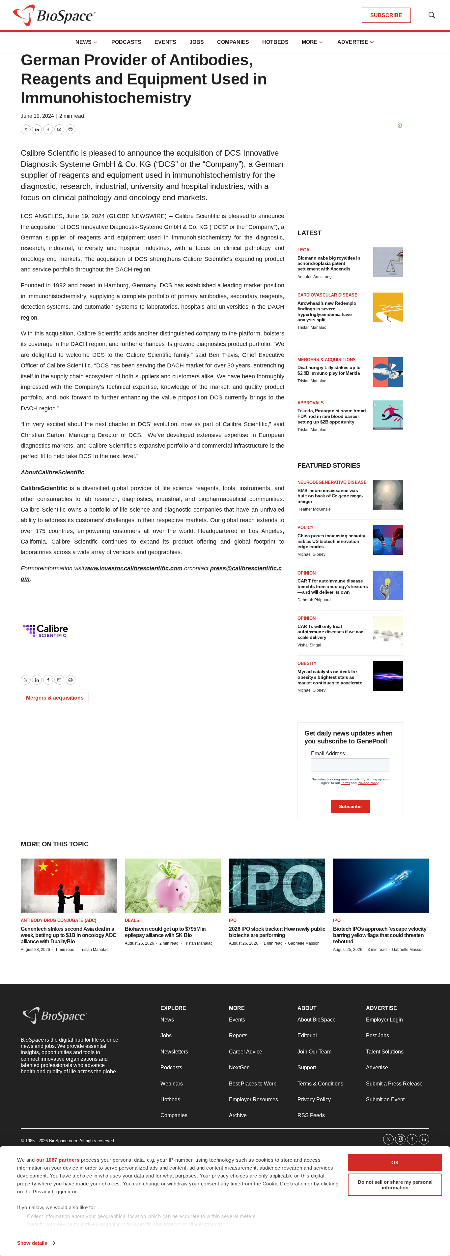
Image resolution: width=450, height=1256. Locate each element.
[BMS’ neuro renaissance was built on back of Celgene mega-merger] (388, 495)
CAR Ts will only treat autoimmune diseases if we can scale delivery (330, 632)
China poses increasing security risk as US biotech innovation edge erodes (331, 541)
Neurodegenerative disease (332, 482)
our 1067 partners (58, 1160)
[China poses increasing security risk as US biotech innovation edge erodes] (388, 540)
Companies (233, 42)
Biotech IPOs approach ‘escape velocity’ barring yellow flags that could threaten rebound (380, 935)
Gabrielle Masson (304, 943)
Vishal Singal (309, 645)
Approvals (310, 402)
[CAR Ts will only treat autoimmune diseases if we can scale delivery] (388, 630)
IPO (233, 920)
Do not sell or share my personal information (395, 1184)
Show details (32, 1243)
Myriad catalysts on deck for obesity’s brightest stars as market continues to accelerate (329, 677)
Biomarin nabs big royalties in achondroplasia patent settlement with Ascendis (328, 263)
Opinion (306, 573)
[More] (95, 42)
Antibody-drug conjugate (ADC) (58, 920)
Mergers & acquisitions (55, 698)
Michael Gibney (311, 554)
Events (165, 42)
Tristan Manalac (311, 327)
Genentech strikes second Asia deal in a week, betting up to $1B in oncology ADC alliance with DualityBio (69, 935)
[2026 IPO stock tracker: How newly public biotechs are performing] (277, 886)
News (83, 42)
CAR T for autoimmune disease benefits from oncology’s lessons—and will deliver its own (332, 586)
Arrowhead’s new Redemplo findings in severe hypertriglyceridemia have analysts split (326, 311)
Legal (304, 249)
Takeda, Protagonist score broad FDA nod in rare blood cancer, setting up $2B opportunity (331, 416)
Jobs (196, 42)
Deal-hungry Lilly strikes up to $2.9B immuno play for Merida (329, 370)
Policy (305, 527)
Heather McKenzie (314, 509)
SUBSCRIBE (386, 15)
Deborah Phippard (314, 600)
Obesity (307, 663)
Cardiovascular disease (327, 295)
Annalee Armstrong (314, 276)
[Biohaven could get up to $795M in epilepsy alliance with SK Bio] (173, 886)
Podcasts (126, 42)
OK (395, 1162)
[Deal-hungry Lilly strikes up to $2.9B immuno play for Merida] (388, 372)
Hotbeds (275, 42)
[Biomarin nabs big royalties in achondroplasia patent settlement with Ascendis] (388, 262)
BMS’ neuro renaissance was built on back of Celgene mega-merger (330, 496)
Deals (132, 920)
